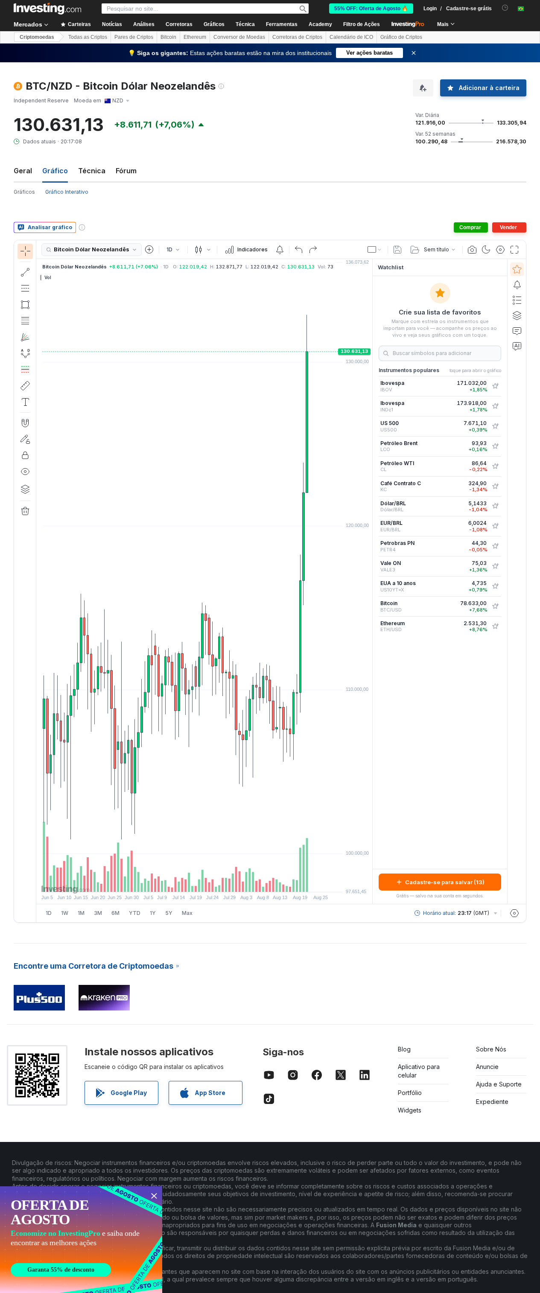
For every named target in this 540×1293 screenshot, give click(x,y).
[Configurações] (514, 913)
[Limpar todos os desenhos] (25, 511)
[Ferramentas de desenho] (38, 581)
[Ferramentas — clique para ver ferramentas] (25, 385)
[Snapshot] (472, 249)
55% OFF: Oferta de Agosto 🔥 (371, 9)
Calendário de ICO (351, 37)
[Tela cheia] (514, 249)
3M (98, 913)
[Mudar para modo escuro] (486, 249)
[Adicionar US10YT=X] (495, 586)
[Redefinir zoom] (227, 881)
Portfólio (410, 1092)
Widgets (409, 1110)
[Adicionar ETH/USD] (495, 626)
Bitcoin (168, 37)
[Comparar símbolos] (149, 249)
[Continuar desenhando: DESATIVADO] (25, 439)
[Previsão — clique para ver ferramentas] (25, 369)
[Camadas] (25, 489)
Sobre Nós (491, 1049)
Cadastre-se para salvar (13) (445, 882)
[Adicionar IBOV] (495, 386)
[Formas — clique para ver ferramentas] (25, 304)
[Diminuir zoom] (181, 881)
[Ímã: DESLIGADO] (25, 423)
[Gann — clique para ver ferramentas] (25, 337)
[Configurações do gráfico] (500, 249)
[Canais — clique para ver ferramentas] (25, 288)
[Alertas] (517, 284)
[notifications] (505, 8)
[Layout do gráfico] (375, 249)
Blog (404, 1049)
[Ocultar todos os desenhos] (25, 471)
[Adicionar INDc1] (495, 406)
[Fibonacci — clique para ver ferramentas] (25, 321)
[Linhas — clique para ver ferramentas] (25, 272)
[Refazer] (312, 249)
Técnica (91, 170)
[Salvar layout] (397, 249)
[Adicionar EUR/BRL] (495, 526)
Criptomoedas (37, 37)
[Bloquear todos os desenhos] (25, 455)
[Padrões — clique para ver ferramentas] (25, 353)
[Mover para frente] (216, 881)
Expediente (492, 1101)
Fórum (126, 170)
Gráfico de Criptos (401, 37)
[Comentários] (517, 331)
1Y (153, 913)
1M (81, 913)
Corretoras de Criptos (297, 37)
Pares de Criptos (133, 37)
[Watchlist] (517, 269)
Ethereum (195, 37)
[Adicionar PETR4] (495, 546)
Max (187, 913)
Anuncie (487, 1066)
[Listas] (517, 300)
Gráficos (24, 192)
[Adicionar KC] (495, 486)
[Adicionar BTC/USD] (495, 606)
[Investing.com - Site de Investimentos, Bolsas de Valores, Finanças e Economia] (47, 9)
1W (64, 913)
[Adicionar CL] (495, 466)
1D (49, 913)
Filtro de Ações (361, 24)
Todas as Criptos (87, 37)
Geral (23, 170)
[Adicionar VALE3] (495, 566)
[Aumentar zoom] (192, 881)
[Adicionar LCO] (495, 446)
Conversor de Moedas (239, 37)
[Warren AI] (517, 346)
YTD (134, 913)
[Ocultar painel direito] (369, 581)
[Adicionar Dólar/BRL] (495, 506)
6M (115, 913)
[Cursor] (25, 251)
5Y (168, 913)
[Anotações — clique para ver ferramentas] (25, 402)
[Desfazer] (298, 249)
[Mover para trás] (204, 881)
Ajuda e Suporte (499, 1084)
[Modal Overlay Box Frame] (81, 1239)
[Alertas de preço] (279, 249)
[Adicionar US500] (495, 426)
